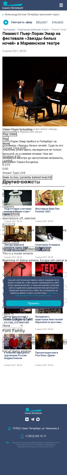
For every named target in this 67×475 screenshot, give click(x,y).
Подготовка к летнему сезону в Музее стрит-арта (17, 211)
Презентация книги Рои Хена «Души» (46, 354)
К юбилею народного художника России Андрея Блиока (17, 355)
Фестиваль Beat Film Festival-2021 (47, 210)
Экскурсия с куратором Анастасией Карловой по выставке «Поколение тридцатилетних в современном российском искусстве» (49, 319)
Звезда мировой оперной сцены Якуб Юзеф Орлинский (16, 247)
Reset (33, 342)
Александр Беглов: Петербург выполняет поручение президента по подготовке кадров (35, 14)
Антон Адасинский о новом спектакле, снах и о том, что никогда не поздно (17, 319)
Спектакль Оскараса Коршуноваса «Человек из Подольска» (47, 247)
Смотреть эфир (21, 22)
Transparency (33, 274)
